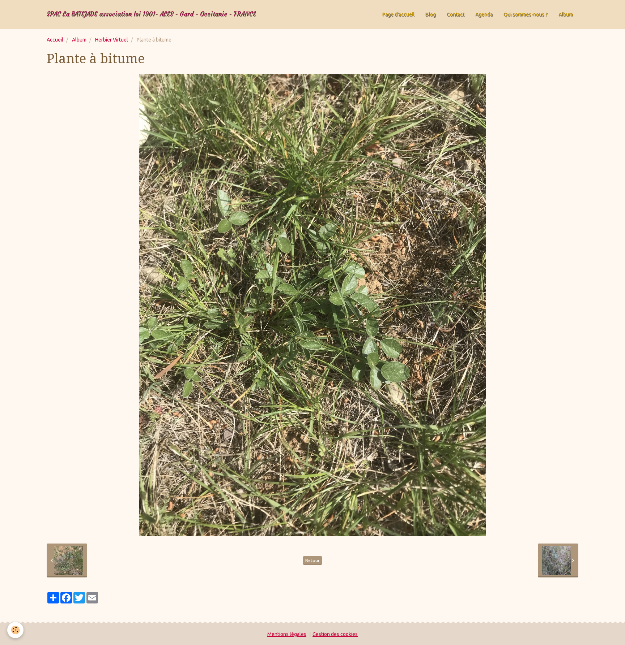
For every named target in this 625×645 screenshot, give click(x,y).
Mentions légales (286, 634)
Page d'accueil (398, 14)
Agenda (484, 14)
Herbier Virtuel (111, 40)
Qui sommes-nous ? (525, 14)
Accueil (55, 40)
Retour (312, 560)
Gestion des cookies (335, 634)
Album (565, 14)
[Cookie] (15, 630)
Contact (455, 14)
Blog (430, 14)
